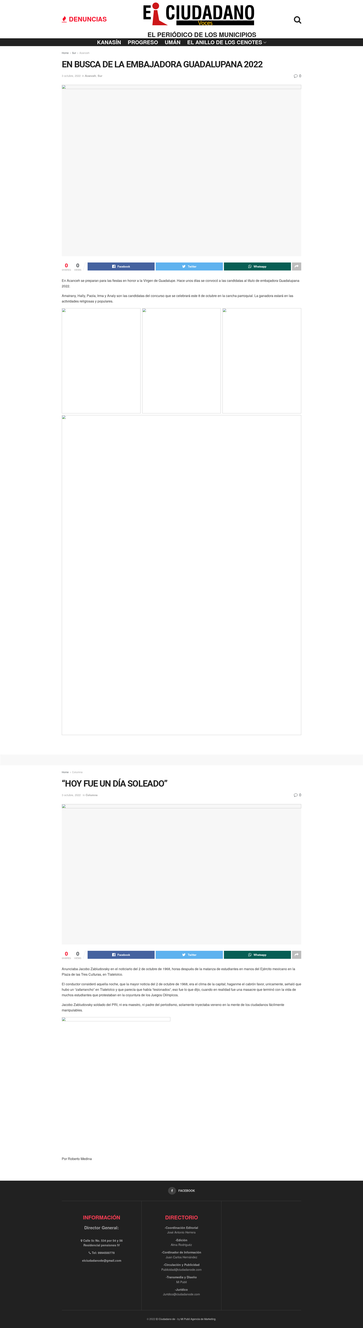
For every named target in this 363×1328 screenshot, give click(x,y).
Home (65, 53)
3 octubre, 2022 (71, 76)
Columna (77, 772)
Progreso (143, 42)
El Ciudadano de (165, 1319)
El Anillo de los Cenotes (224, 42)
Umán (172, 42)
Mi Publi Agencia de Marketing (198, 1319)
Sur (74, 53)
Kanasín (109, 42)
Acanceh (84, 53)
